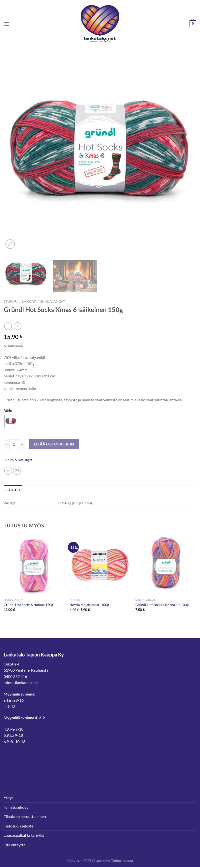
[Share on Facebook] (8, 471)
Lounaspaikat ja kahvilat (24, 835)
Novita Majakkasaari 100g (89, 605)
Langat (29, 301)
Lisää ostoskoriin (54, 444)
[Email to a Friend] (17, 471)
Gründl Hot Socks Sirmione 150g (28, 605)
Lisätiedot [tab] (13, 490)
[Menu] (7, 24)
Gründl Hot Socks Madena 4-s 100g (162, 605)
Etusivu (11, 301)
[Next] (186, 153)
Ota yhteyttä (14, 844)
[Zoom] (10, 244)
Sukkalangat (52, 301)
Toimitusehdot (16, 807)
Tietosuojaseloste (18, 826)
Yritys (8, 797)
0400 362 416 (15, 676)
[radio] (11, 421)
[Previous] (13, 153)
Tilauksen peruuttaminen (25, 816)
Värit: (8, 411)
